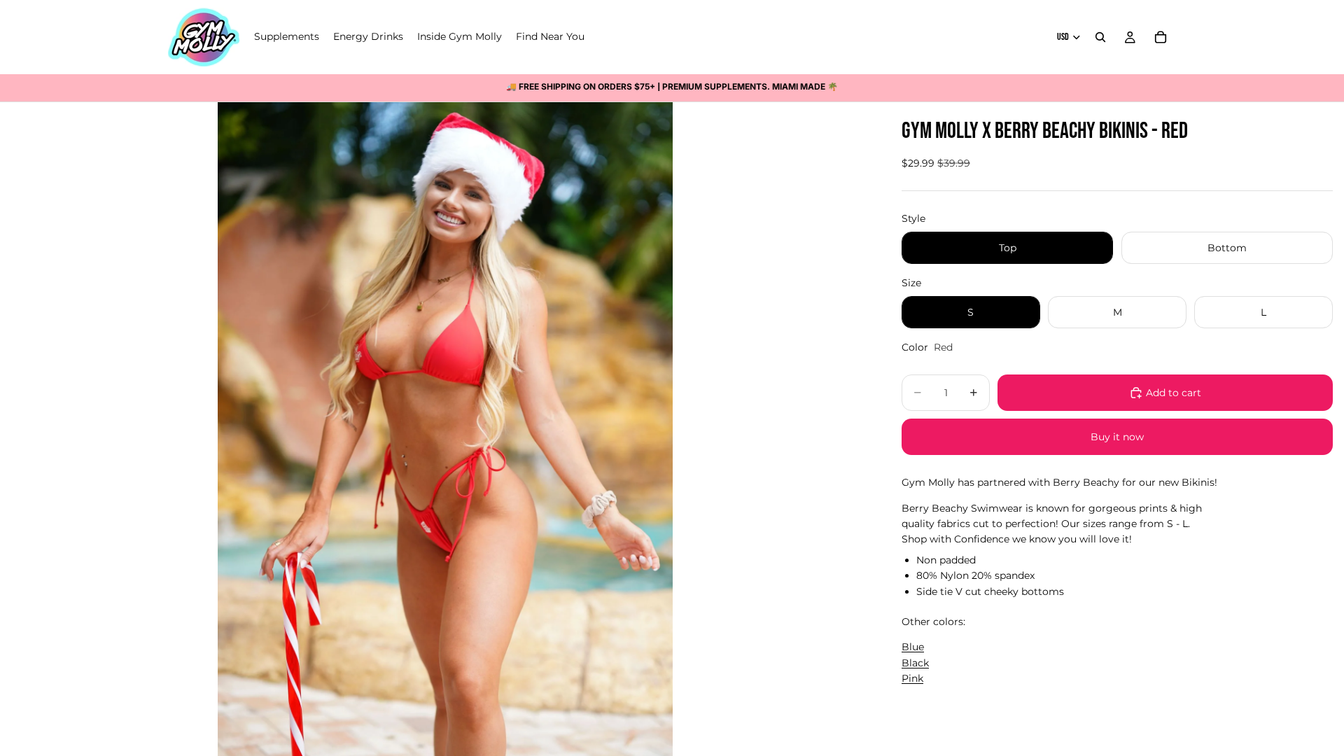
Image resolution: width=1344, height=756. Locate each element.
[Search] (1100, 37)
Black (915, 663)
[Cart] (1160, 37)
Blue (913, 646)
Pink (912, 678)
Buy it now (1117, 436)
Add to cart (1173, 392)
